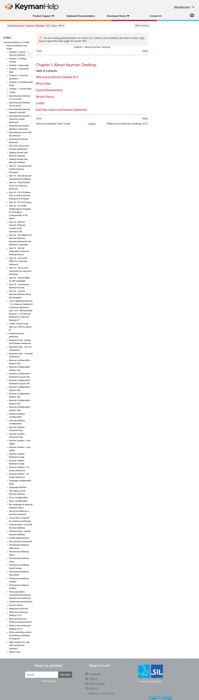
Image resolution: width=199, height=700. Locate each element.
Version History (16, 605)
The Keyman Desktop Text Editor (19, 573)
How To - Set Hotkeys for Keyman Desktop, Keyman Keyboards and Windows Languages (20, 240)
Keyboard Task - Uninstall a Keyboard (20, 355)
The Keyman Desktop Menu (19, 553)
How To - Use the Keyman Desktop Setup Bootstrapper (20, 294)
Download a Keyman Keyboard (18, 141)
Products (30, 25)
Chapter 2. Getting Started (17, 60)
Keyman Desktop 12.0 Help (16, 42)
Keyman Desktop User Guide (17, 47)
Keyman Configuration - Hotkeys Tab (20, 362)
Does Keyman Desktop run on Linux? (19, 104)
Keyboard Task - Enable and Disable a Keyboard (20, 342)
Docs (54, 25)
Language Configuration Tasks (20, 482)
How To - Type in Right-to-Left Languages (19, 279)
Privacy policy (48, 680)
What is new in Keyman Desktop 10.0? (20, 627)
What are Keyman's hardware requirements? (20, 620)
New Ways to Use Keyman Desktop (17, 492)
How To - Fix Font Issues (20, 202)
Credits (12, 92)
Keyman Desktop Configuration (17, 415)
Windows (40, 25)
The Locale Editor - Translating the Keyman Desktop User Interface (20, 595)
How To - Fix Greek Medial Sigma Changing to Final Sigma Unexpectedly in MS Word (20, 212)
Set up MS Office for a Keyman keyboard (19, 513)
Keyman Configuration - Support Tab (20, 402)
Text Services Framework (20, 541)
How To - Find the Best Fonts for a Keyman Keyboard (19, 185)
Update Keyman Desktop (20, 602)
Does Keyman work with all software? (20, 134)
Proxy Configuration (18, 498)
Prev (39, 51)
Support (154, 698)
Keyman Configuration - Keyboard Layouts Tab (20, 375)
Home (92, 123)
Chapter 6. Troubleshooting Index (21, 84)
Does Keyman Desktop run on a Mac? (19, 97)
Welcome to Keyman (18, 609)
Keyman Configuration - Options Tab (20, 389)
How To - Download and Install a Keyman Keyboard (20, 169)
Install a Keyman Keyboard (16, 335)
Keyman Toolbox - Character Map (17, 429)
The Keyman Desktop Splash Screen (19, 567)
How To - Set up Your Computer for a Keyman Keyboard (20, 271)
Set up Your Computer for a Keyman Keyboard (20, 519)
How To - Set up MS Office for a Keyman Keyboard (18, 261)
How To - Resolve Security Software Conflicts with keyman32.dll (17, 227)
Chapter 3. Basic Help (19, 65)
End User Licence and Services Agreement (19, 147)
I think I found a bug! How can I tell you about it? (20, 327)
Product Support (42, 15)
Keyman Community (101, 693)
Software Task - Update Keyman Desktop (20, 533)
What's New (14, 652)
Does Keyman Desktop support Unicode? (19, 111)
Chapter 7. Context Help (20, 89)
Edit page (166, 698)
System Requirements (19, 538)
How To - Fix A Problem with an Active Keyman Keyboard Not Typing (20, 195)
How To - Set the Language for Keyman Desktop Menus (19, 251)
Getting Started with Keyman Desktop (18, 154)
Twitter (93, 679)
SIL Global (156, 681)
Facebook (95, 674)
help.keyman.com (16, 25)
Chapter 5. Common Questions (18, 77)
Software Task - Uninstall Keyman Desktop (20, 526)
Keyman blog (97, 683)
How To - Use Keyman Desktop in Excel (19, 286)
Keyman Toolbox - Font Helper (20, 442)
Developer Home (116, 15)
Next (145, 51)
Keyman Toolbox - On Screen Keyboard (19, 469)
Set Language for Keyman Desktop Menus (21, 506)
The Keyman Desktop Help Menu (19, 547)
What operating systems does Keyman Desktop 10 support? (20, 635)
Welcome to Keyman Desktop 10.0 (18, 614)
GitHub (93, 688)
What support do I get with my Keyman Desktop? (19, 645)
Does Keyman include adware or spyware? (19, 127)
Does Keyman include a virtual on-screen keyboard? (19, 119)
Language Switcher (17, 487)
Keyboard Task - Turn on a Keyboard (20, 348)
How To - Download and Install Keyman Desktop (20, 177)
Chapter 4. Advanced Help (19, 70)
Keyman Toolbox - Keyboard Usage (17, 455)
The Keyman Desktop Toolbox (19, 580)
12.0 (48, 25)
